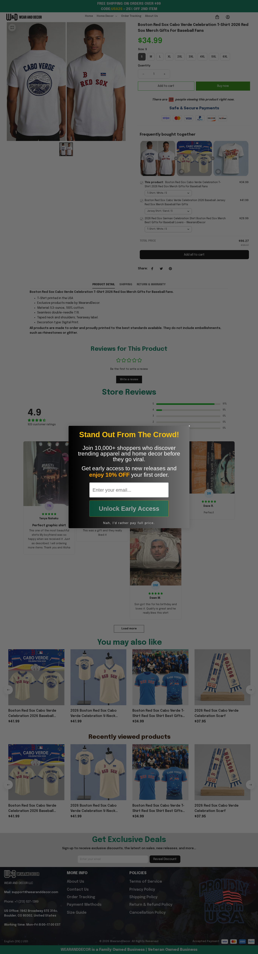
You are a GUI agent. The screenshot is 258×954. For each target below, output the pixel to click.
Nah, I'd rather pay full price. (129, 523)
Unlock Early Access (129, 508)
